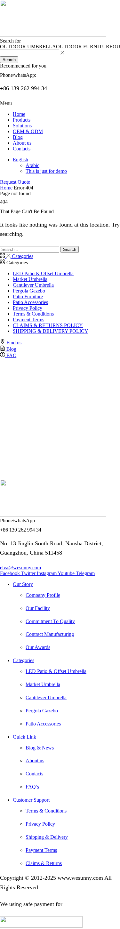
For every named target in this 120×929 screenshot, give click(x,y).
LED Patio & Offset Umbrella (43, 273)
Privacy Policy (27, 308)
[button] (6, 103)
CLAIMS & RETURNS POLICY (48, 325)
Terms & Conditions (33, 313)
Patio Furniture (28, 296)
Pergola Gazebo (29, 290)
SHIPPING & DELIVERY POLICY (50, 331)
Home (6, 187)
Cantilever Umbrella (33, 285)
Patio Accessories (30, 302)
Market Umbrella (30, 279)
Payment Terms (28, 319)
